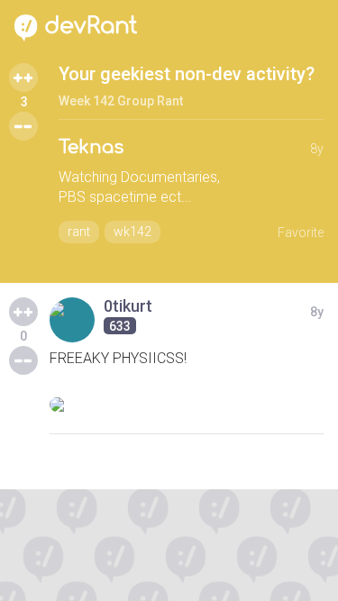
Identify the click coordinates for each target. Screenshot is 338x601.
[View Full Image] (187, 404)
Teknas (91, 147)
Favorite (301, 232)
